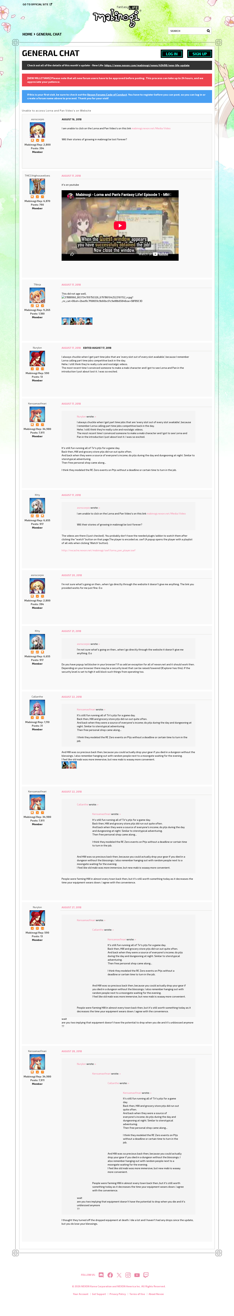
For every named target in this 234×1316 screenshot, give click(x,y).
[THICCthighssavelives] (37, 186)
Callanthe (37, 696)
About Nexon (156, 1294)
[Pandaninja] (89, 320)
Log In (172, 53)
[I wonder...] (42, 140)
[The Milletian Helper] (32, 515)
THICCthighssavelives (37, 175)
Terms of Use (137, 1294)
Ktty (37, 494)
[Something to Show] (32, 305)
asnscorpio (37, 119)
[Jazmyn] (73, 764)
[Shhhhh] (32, 140)
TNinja (37, 284)
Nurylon (37, 347)
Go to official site (35, 4)
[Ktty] (37, 505)
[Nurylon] (37, 358)
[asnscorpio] (37, 130)
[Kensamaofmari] (37, 414)
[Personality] (42, 368)
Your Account (80, 1294)
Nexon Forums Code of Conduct (107, 94)
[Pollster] (42, 196)
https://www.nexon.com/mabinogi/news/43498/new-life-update (147, 65)
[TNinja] (37, 295)
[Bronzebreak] (73, 320)
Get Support (99, 1294)
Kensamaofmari (37, 403)
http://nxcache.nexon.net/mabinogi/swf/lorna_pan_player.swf (98, 550)
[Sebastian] (81, 320)
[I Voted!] (37, 140)
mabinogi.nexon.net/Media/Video (151, 128)
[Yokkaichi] (65, 320)
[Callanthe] (37, 707)
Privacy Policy (118, 1294)
